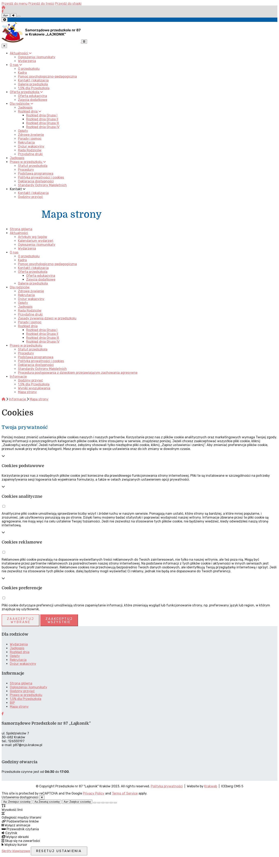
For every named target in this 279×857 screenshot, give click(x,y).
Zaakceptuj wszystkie (59, 620)
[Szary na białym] (103, 802)
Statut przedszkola (32, 349)
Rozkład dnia (28, 326)
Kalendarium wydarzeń (35, 241)
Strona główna (21, 229)
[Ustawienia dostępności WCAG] (5, 20)
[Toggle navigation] (84, 41)
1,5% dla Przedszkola (33, 384)
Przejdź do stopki (68, 4)
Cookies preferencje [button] (22, 588)
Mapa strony (27, 392)
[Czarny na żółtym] (111, 802)
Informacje (18, 376)
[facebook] (3, 11)
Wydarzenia (27, 248)
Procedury (26, 353)
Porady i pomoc (29, 322)
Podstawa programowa (35, 357)
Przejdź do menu (15, 4)
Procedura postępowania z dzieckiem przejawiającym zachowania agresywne (77, 373)
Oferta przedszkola (32, 272)
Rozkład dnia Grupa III (42, 338)
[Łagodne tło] (115, 802)
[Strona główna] (3, 7)
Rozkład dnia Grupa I (41, 330)
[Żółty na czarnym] (18, 16)
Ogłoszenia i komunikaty (36, 245)
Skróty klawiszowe (16, 851)
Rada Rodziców (29, 310)
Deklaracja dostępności (36, 365)
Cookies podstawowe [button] (23, 465)
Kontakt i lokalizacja (33, 268)
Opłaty (23, 303)
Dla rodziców (20, 287)
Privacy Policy (93, 793)
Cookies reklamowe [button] (22, 542)
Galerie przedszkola (33, 283)
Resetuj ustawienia (59, 851)
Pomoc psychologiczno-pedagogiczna (47, 264)
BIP (12, 703)
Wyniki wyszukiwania (34, 388)
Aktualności (19, 233)
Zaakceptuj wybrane (20, 620)
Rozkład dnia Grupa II (42, 334)
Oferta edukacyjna (40, 276)
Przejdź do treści (41, 4)
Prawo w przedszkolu (26, 345)
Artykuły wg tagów (32, 237)
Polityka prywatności (167, 786)
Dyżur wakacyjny (31, 299)
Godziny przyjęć (30, 380)
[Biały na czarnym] (98, 802)
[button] (4, 506)
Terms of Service (125, 793)
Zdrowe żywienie (31, 291)
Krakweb (210, 786)
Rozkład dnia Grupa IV (42, 342)
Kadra (22, 260)
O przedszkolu (29, 256)
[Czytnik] (13, 15)
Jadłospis (25, 307)
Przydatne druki (30, 314)
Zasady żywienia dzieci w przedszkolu (47, 318)
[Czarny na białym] (107, 802)
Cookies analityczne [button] (22, 496)
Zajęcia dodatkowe (40, 279)
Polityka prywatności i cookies (41, 361)
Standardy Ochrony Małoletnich (42, 369)
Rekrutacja (26, 295)
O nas (14, 252)
